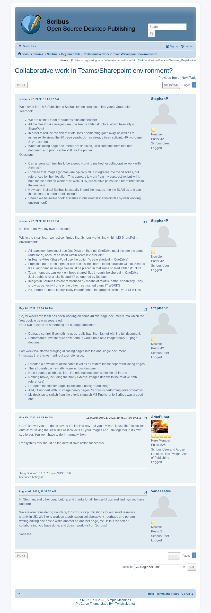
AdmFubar (160, 417)
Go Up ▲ (187, 593)
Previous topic (169, 78)
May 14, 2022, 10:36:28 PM (35, 308)
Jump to (127, 566)
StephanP (159, 99)
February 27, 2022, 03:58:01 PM (39, 221)
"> (18, 593)
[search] (151, 33)
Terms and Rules (167, 593)
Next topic (189, 78)
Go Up (173, 556)
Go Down (171, 85)
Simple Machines (119, 600)
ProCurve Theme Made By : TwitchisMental (106, 604)
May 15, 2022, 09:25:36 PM (35, 417)
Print (21, 85)
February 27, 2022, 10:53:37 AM (39, 99)
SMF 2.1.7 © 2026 (92, 600)
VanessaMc (161, 491)
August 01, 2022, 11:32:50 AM (37, 491)
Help (151, 593)
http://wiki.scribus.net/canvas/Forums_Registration (164, 60)
